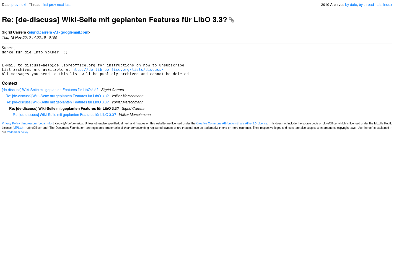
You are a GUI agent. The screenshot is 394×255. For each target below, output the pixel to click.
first (45, 4)
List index (384, 4)
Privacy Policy (11, 123)
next (22, 4)
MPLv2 (18, 127)
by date (351, 4)
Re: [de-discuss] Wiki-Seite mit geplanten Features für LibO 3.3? (114, 19)
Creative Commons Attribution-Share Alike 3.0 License (231, 123)
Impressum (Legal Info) (37, 123)
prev (14, 4)
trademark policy (17, 132)
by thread (366, 4)
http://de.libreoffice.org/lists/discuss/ (118, 69)
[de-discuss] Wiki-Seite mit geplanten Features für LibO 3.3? (50, 89)
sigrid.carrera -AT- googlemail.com (58, 32)
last (67, 4)
